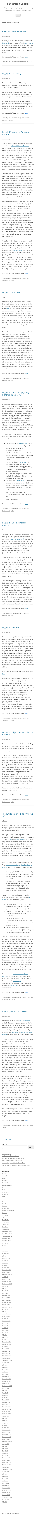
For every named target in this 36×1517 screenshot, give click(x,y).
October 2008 (6, 1358)
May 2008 (5, 1369)
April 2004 (5, 1481)
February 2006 (6, 1430)
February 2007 (6, 1402)
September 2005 (7, 1441)
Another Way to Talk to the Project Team (13, 1163)
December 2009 (6, 1342)
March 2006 (5, 1427)
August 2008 (5, 1363)
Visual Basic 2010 (7, 1236)
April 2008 (5, 1372)
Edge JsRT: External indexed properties (14, 523)
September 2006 (7, 1414)
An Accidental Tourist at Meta (10, 1156)
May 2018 (5, 1263)
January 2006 (6, 1432)
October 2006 (6, 1411)
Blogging (4, 1178)
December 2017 (6, 1270)
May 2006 (5, 1423)
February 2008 (6, 1376)
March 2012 (5, 1318)
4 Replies (4, 821)
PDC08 (4, 1203)
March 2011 (5, 1330)
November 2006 (6, 1409)
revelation (15, 1032)
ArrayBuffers (23, 443)
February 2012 (6, 1321)
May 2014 (5, 1291)
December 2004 (6, 1462)
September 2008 (7, 1360)
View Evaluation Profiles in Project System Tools (15, 1165)
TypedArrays (20, 481)
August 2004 (5, 1472)
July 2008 (4, 1365)
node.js (4, 1034)
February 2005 (6, 1458)
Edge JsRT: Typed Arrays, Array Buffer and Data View (15, 393)
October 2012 (6, 1316)
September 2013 (7, 1307)
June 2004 (5, 1476)
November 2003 (6, 1492)
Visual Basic (5, 1229)
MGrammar (5, 1192)
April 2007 (5, 1397)
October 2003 (6, 1495)
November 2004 (6, 1465)
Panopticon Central (18, 3)
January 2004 (6, 1488)
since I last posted (25, 1021)
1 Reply (4, 297)
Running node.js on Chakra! (14, 1011)
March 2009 (5, 1349)
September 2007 (7, 1386)
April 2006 (5, 1425)
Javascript (19, 62)
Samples (4, 1213)
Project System (6, 1208)
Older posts (7, 1139)
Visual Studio (6, 1238)
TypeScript (5, 1227)
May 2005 (5, 1451)
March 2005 (5, 1455)
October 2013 (6, 1305)
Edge (10, 839)
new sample (17, 981)
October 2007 (6, 1383)
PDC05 (4, 1201)
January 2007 (6, 1404)
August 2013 (5, 1309)
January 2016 (6, 1279)
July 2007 (4, 1390)
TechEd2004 (5, 1220)
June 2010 (5, 1337)
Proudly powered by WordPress (10, 1513)
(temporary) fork (26, 1032)
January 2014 (6, 1298)
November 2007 (6, 1381)
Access (4, 1173)
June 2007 (5, 1393)
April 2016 (5, 1277)
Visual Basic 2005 (7, 1231)
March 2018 (5, 1267)
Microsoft (5, 1194)
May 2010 (5, 1339)
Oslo (3, 1197)
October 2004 (6, 1467)
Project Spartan (20, 839)
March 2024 (5, 1254)
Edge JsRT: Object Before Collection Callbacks (17, 733)
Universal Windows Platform (20, 146)
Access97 (4, 1176)
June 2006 (5, 1421)
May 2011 (5, 1325)
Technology (5, 1224)
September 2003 (7, 1497)
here (7, 309)
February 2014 (6, 1295)
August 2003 (5, 1499)
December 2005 (6, 1434)
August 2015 (5, 1286)
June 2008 (5, 1367)
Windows (30, 997)
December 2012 (6, 1314)
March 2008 (5, 1374)
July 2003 (4, 1502)
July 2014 (4, 1288)
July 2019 (4, 1256)
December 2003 (6, 1490)
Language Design (7, 1185)
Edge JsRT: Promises (11, 292)
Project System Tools (8, 1210)
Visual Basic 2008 (7, 1234)
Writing (4, 1245)
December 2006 (6, 1407)
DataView (23, 462)
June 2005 (5, 1448)
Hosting (18, 118)
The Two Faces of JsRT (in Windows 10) (17, 815)
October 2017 (6, 1272)
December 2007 (6, 1379)
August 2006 (5, 1416)
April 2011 (5, 1328)
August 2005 (5, 1444)
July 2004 (4, 1474)
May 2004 (5, 1479)
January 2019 (6, 1258)
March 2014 (5, 1293)
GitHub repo (13, 985)
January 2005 (6, 1460)
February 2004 (6, 1485)
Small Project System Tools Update (12, 1160)
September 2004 (7, 1469)
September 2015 (7, 1284)
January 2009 (6, 1353)
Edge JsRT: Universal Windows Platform (15, 133)
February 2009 (6, 1351)
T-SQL (4, 1217)
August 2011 (5, 1323)
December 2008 (6, 1356)
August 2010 (5, 1332)
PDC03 (4, 1199)
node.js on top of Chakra (17, 539)
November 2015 (6, 1281)
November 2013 (6, 1302)
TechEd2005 (5, 1222)
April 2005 (5, 1453)
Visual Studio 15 (6, 1241)
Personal (4, 1206)
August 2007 (5, 1388)
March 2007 (5, 1400)
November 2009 (6, 1344)
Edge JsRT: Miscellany (11, 73)
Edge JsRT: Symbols (10, 627)
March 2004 (5, 1483)
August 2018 (5, 1260)
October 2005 (6, 1439)
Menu (18, 15)
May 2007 (5, 1395)
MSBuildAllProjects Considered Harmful (13, 1158)
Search (4, 1144)
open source (29, 43)
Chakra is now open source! (14, 31)
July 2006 (4, 1418)
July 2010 (4, 1335)
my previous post (16, 250)
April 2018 (5, 1265)
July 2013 (4, 1312)
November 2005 (6, 1437)
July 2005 (4, 1446)
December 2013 (6, 1300)
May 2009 (5, 1346)
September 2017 (7, 1274)
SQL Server (5, 1215)
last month (5, 43)
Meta (3, 1190)
